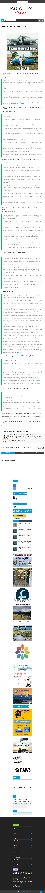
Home (2, 23)
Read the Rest (10, 156)
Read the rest (25, 204)
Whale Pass (24, 807)
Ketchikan (15, 803)
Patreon (14, 506)
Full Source (14, 248)
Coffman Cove (20, 799)
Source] (18, 352)
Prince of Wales (21, 805)
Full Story (20, 103)
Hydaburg (24, 801)
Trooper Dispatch (16, 807)
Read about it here (6, 425)
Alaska (14, 799)
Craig (25, 799)
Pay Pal (14, 507)
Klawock (20, 803)
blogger (8, 452)
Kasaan (29, 801)
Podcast (30, 803)
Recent (16, 521)
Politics (14, 805)
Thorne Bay (28, 805)
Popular (22, 521)
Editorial (15, 801)
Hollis (19, 801)
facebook (36, 452)
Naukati (25, 803)
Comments (29, 521)
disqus (22, 452)
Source (39, 383)
